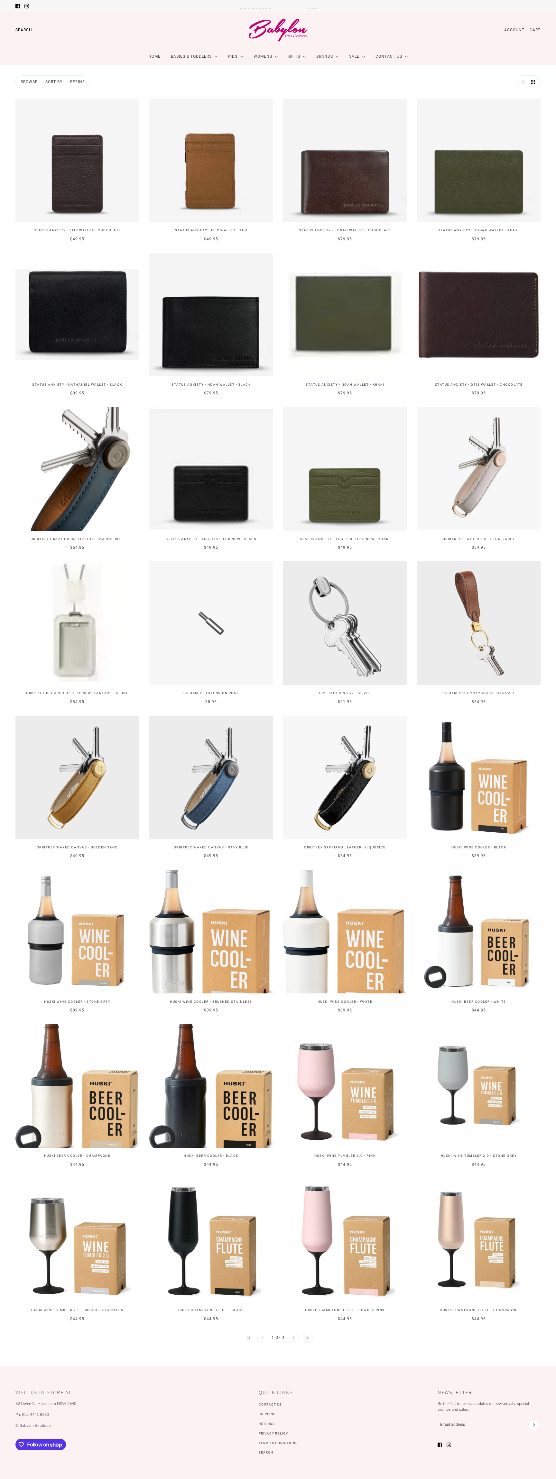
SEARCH (266, 1452)
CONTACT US (270, 1404)
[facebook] (17, 6)
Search (23, 30)
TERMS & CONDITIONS (278, 1443)
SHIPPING (267, 1414)
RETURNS (267, 1424)
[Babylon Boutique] (278, 30)
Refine (77, 82)
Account (514, 30)
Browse (29, 82)
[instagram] (26, 6)
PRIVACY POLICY (273, 1433)
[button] (521, 81)
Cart (535, 30)
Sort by (53, 82)
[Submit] (533, 1424)
